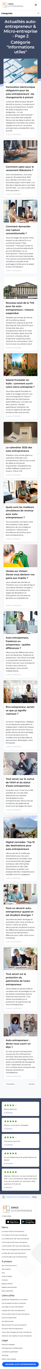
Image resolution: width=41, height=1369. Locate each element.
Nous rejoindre (7, 1291)
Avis (3, 1273)
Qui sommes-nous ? (9, 1265)
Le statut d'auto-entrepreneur (13, 1231)
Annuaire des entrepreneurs (12, 1329)
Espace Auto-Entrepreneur (18, 1197)
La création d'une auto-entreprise (14, 1235)
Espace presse (7, 1284)
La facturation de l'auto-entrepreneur (16, 1246)
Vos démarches (7, 1321)
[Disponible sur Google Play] (28, 1222)
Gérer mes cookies (9, 1359)
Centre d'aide (7, 1276)
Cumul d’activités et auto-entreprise (15, 1314)
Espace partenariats (9, 1287)
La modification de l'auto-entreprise (15, 1239)
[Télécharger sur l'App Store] (13, 1222)
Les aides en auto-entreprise (12, 1307)
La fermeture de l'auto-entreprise (14, 1242)
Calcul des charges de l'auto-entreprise (16, 1332)
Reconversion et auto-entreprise (14, 1325)
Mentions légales (8, 1344)
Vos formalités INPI (9, 1318)
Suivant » (32, 1084)
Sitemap (5, 1355)
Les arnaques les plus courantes (14, 1303)
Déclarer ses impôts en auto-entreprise (17, 1336)
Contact (5, 1280)
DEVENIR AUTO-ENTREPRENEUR (20, 1364)
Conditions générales (10, 1352)
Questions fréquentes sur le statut (15, 1300)
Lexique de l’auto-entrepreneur (13, 1310)
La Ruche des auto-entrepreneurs (14, 1257)
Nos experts (6, 1269)
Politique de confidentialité (12, 1348)
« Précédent (10, 1084)
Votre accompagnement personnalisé (16, 1250)
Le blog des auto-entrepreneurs (14, 1253)
